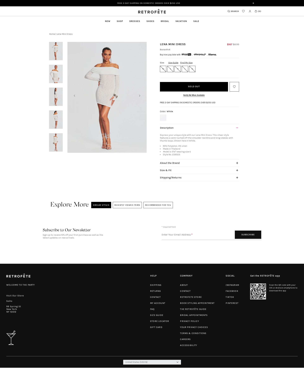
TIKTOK (230, 297)
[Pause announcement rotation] (253, 3)
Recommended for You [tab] (158, 205)
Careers (185, 339)
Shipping (155, 285)
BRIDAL (165, 21)
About (184, 285)
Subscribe (248, 234)
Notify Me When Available (194, 95)
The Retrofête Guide (193, 309)
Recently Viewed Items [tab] (127, 205)
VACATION (181, 21)
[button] (257, 11)
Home (52, 34)
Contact (155, 297)
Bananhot (165, 49)
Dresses (134, 21)
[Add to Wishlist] (234, 86)
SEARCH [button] (235, 11)
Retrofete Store (191, 297)
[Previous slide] (74, 96)
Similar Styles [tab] (101, 205)
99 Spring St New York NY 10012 (13, 309)
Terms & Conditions (193, 333)
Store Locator (159, 321)
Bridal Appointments (194, 315)
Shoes (150, 21)
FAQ (152, 309)
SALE (196, 21)
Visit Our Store (15, 295)
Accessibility (188, 345)
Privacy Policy (189, 321)
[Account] (250, 11)
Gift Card (156, 327)
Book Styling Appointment (197, 303)
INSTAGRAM (232, 285)
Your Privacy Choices (194, 327)
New (107, 21)
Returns (155, 291)
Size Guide (173, 62)
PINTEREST (232, 303)
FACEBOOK (232, 291)
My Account (157, 303)
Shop (120, 21)
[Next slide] (140, 96)
